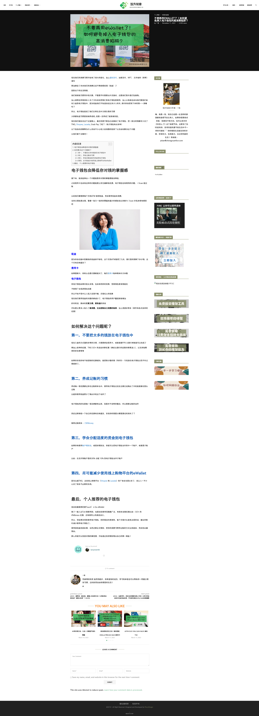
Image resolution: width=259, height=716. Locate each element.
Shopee (79, 124)
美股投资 (27, 5)
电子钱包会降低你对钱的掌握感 (86, 147)
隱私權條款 (124, 704)
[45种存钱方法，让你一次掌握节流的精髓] (83, 619)
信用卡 (110, 273)
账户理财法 (86, 445)
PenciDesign (149, 707)
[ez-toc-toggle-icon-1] (109, 144)
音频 (233, 5)
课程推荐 (249, 5)
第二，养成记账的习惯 (86, 155)
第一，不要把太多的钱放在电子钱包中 (92, 153)
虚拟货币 (113, 78)
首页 (5, 5)
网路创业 (36, 5)
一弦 (157, 23)
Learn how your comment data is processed (123, 690)
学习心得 (225, 5)
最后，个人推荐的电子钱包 (84, 163)
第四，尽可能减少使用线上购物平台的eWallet (94, 160)
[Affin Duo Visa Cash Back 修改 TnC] (136, 619)
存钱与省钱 (165, 15)
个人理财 (18, 5)
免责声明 (136, 704)
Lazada (87, 124)
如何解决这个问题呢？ (82, 150)
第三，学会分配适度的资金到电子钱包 (92, 158)
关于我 (11, 5)
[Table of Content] (110, 144)
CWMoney (89, 423)
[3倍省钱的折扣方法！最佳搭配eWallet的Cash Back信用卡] (110, 619)
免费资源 (241, 5)
